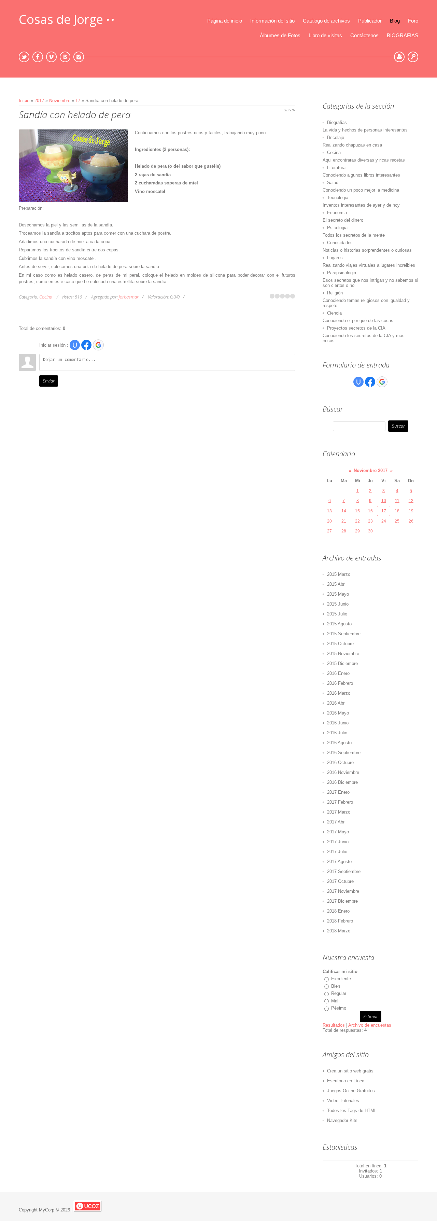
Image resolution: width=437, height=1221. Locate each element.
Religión (335, 292)
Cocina (45, 297)
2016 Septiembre (344, 752)
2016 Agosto (339, 742)
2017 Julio (337, 851)
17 (77, 100)
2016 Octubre (340, 762)
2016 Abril (337, 703)
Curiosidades (340, 242)
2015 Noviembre (343, 653)
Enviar (49, 381)
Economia (337, 212)
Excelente (341, 978)
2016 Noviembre (343, 772)
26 (411, 521)
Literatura (336, 167)
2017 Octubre (340, 881)
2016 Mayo (338, 713)
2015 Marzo (338, 574)
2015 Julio (337, 613)
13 (329, 511)
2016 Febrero (340, 683)
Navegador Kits (342, 1120)
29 (357, 531)
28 (343, 531)
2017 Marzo (338, 812)
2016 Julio (337, 732)
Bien (335, 986)
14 (343, 511)
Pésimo (338, 1008)
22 (357, 521)
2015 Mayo (338, 594)
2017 (39, 100)
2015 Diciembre (342, 663)
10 (383, 500)
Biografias (337, 122)
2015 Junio (338, 604)
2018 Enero (338, 911)
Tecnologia (337, 197)
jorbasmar (129, 297)
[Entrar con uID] (75, 345)
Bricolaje (335, 137)
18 (397, 511)
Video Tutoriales (343, 1100)
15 (357, 511)
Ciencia (334, 313)
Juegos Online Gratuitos (351, 1090)
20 (329, 521)
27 (329, 531)
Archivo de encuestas (369, 1025)
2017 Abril (337, 821)
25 (397, 521)
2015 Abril (337, 584)
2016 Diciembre (342, 782)
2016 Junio (338, 722)
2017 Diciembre (342, 901)
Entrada (413, 57)
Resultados (334, 1025)
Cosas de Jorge (61, 19)
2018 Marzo (338, 930)
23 (370, 521)
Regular (338, 993)
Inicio (24, 100)
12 (411, 500)
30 (370, 531)
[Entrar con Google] (98, 344)
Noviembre (59, 100)
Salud (332, 182)
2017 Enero (338, 792)
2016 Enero (338, 673)
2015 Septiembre (344, 633)
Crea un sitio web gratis (350, 1070)
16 (370, 511)
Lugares (335, 257)
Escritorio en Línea (345, 1080)
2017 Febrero (340, 802)
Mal (334, 1000)
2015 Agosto (339, 623)
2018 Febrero (340, 921)
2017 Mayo (338, 831)
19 (411, 511)
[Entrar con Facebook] (86, 345)
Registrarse (399, 57)
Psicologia (337, 227)
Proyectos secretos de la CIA (356, 328)
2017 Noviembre (343, 891)
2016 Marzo (338, 693)
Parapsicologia (341, 272)
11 (397, 500)
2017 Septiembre (344, 871)
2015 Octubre (340, 643)
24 (383, 521)
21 (343, 521)
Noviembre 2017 (370, 470)
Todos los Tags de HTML (352, 1110)
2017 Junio (338, 841)
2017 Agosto (339, 861)
